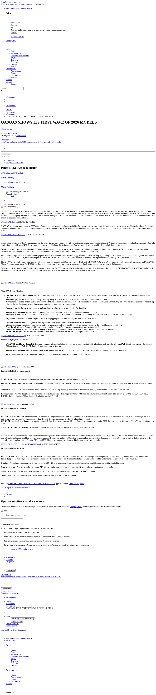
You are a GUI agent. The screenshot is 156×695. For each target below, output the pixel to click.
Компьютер (10, 557)
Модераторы (16, 53)
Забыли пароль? (17, 37)
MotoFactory (12, 133)
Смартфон (10, 562)
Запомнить (15, 30)
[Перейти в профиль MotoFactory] (7, 129)
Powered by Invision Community (14, 630)
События (14, 62)
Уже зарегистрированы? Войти (19, 8)
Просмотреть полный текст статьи (15, 488)
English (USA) (17, 621)
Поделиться (6, 140)
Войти (14, 32)
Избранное (15, 75)
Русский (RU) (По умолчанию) (23, 619)
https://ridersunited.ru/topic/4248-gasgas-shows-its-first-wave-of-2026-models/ (31, 142)
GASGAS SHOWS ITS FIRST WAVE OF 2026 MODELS (31, 484)
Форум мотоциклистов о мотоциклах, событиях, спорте (24, 4)
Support (9, 80)
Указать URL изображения (22, 549)
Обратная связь (12, 624)
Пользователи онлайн (20, 56)
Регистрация (11, 41)
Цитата (9, 494)
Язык (8, 616)
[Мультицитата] (7, 492)
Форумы (14, 60)
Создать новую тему (14, 163)
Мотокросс (21, 136)
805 (12, 196)
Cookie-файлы (12, 626)
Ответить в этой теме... (10, 524)
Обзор (8, 49)
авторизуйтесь (76, 507)
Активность (11, 69)
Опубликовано (14, 182)
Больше (14, 66)
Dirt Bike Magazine (76, 484)
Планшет (9, 560)
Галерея (14, 64)
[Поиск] (2, 93)
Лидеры (14, 51)
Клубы (13, 58)
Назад (13, 650)
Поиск (13, 73)
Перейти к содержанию (11, 2)
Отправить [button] (11, 570)
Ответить (10, 160)
